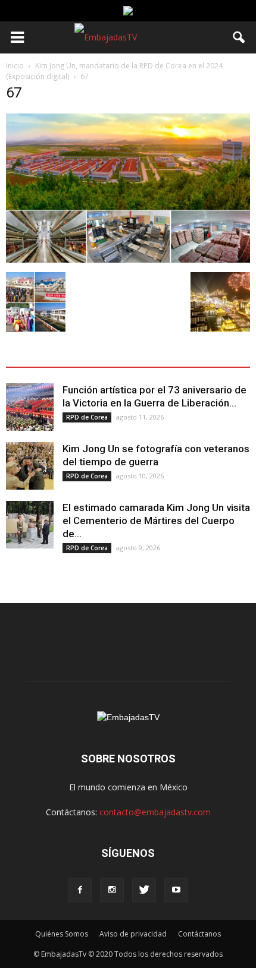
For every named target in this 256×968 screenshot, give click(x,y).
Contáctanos (199, 934)
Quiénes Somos (61, 934)
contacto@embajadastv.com (155, 812)
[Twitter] (144, 890)
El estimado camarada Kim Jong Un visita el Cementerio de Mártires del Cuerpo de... (156, 521)
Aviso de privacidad (133, 934)
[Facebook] (80, 890)
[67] (128, 259)
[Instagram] (112, 890)
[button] (239, 37)
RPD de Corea (87, 417)
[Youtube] (176, 890)
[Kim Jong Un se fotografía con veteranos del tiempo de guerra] (30, 466)
